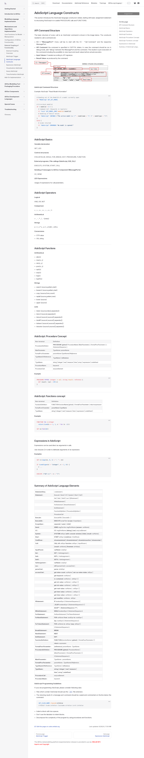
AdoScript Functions (125, 34)
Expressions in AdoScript (127, 44)
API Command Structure (126, 25)
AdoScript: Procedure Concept (129, 37)
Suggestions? (128, 13)
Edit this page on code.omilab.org (48, 726)
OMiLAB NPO (96, 742)
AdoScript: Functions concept (128, 40)
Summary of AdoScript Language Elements (129, 47)
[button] (24, 8)
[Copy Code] (108, 98)
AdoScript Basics (124, 28)
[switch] (129, 3)
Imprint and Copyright (41, 744)
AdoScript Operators (125, 31)
